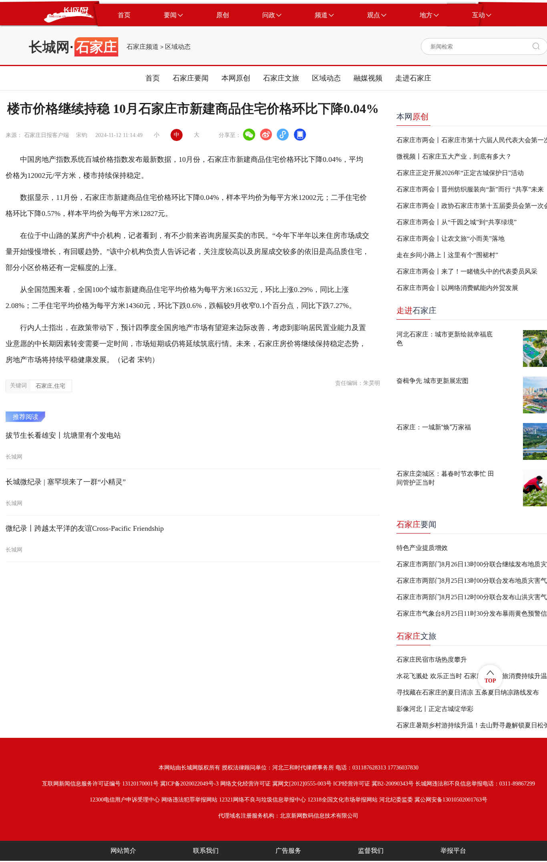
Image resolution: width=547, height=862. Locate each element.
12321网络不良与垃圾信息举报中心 (262, 800)
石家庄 (416, 310)
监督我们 (371, 850)
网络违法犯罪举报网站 (189, 800)
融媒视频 (368, 78)
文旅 (416, 636)
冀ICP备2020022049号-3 (189, 784)
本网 (412, 116)
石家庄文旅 (281, 78)
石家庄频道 (143, 47)
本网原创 (235, 78)
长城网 (49, 47)
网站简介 (123, 850)
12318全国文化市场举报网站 (343, 800)
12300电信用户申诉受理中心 (125, 800)
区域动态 (178, 47)
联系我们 (206, 850)
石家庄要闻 (191, 78)
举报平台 (453, 850)
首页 (152, 78)
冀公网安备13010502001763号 (450, 800)
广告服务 (288, 850)
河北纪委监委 (396, 800)
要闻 (416, 524)
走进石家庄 (413, 78)
